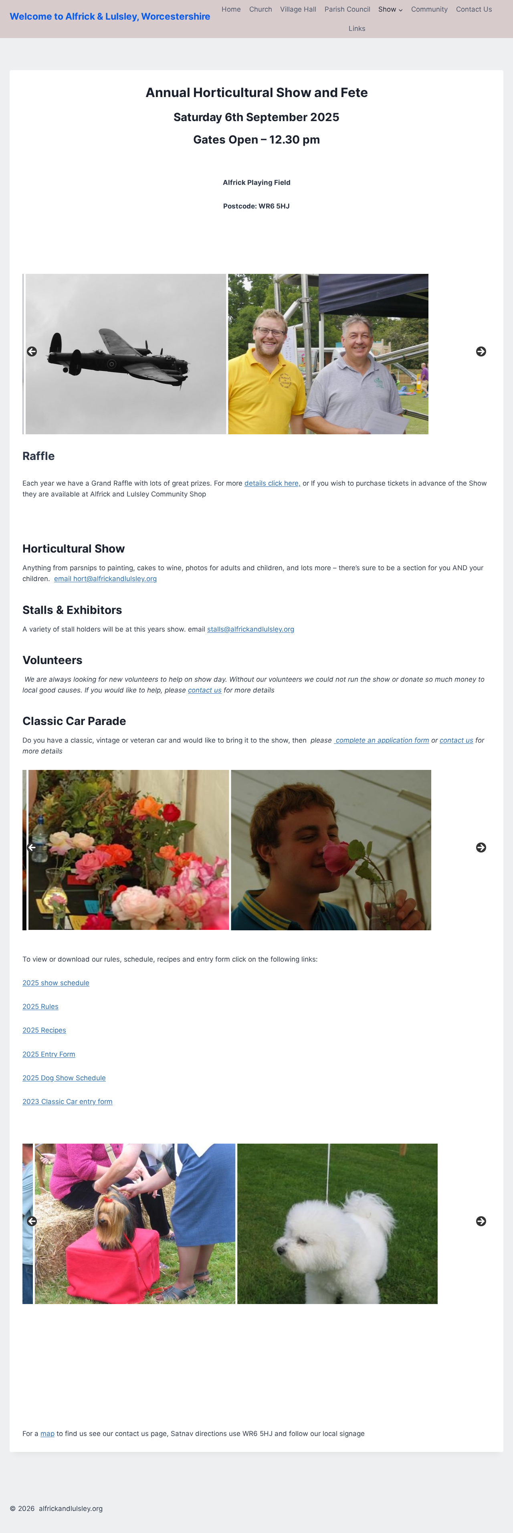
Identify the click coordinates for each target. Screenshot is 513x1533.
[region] (256, 354)
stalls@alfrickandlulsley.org (250, 629)
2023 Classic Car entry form (67, 1102)
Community (429, 9)
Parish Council (347, 9)
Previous (32, 352)
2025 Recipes (44, 1030)
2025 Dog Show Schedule (64, 1078)
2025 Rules (40, 1006)
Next (481, 352)
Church (260, 9)
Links (357, 28)
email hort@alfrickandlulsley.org (105, 579)
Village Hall (298, 9)
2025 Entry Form (48, 1054)
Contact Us (474, 9)
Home (231, 9)
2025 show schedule (55, 983)
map (47, 1434)
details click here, (272, 483)
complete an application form (381, 740)
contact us (205, 690)
